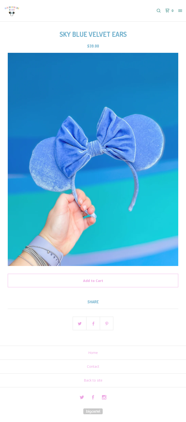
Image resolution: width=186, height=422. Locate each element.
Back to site (93, 380)
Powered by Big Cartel (93, 411)
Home (93, 352)
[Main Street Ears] (29, 11)
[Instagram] (104, 398)
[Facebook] (93, 398)
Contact (93, 366)
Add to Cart (93, 280)
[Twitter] (82, 398)
